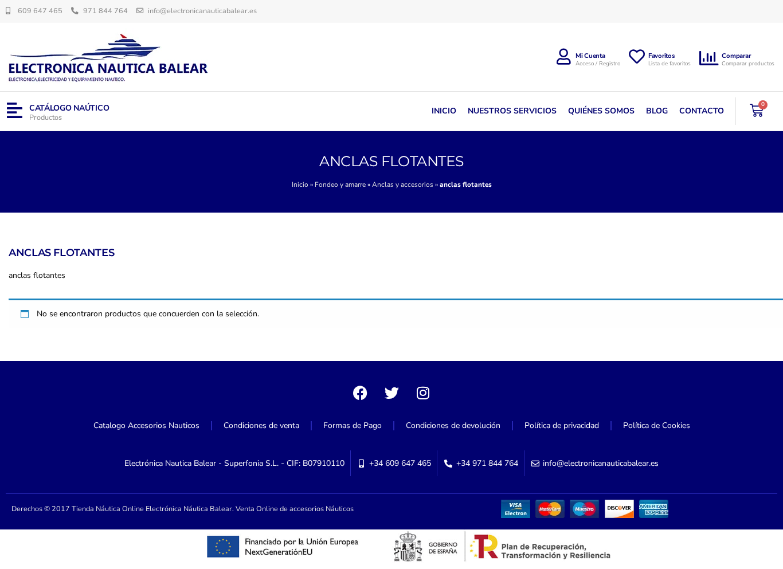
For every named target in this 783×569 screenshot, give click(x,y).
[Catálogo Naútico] (15, 111)
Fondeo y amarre (340, 184)
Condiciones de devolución (453, 425)
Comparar (736, 56)
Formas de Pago (352, 425)
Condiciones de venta (261, 425)
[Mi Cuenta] (564, 57)
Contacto (701, 110)
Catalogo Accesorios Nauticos (146, 425)
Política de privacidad (561, 425)
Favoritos (661, 56)
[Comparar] (709, 58)
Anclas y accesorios (402, 184)
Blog (657, 110)
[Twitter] (391, 392)
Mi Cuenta (590, 56)
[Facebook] (360, 392)
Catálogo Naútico (69, 108)
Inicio (444, 110)
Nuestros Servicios (512, 110)
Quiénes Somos (601, 110)
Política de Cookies (656, 425)
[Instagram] (423, 392)
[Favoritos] (637, 57)
